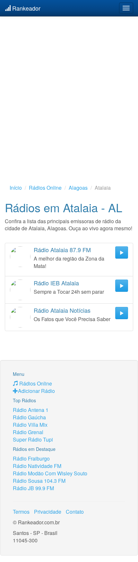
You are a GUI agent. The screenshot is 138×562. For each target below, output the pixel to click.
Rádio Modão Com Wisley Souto (50, 473)
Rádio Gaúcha (29, 417)
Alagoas (78, 187)
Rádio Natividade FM (37, 466)
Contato (75, 511)
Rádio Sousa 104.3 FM (39, 480)
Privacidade (47, 511)
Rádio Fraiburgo (31, 458)
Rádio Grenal (28, 432)
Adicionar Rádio (36, 391)
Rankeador (25, 8)
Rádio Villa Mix (30, 424)
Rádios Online (45, 187)
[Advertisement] (69, 90)
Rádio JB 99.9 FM (33, 488)
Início (16, 187)
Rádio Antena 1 (30, 410)
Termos (21, 511)
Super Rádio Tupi (33, 439)
